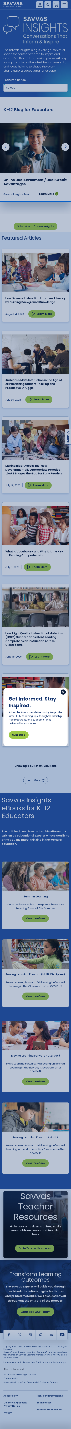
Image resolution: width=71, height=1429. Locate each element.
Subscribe (18, 735)
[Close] (63, 692)
